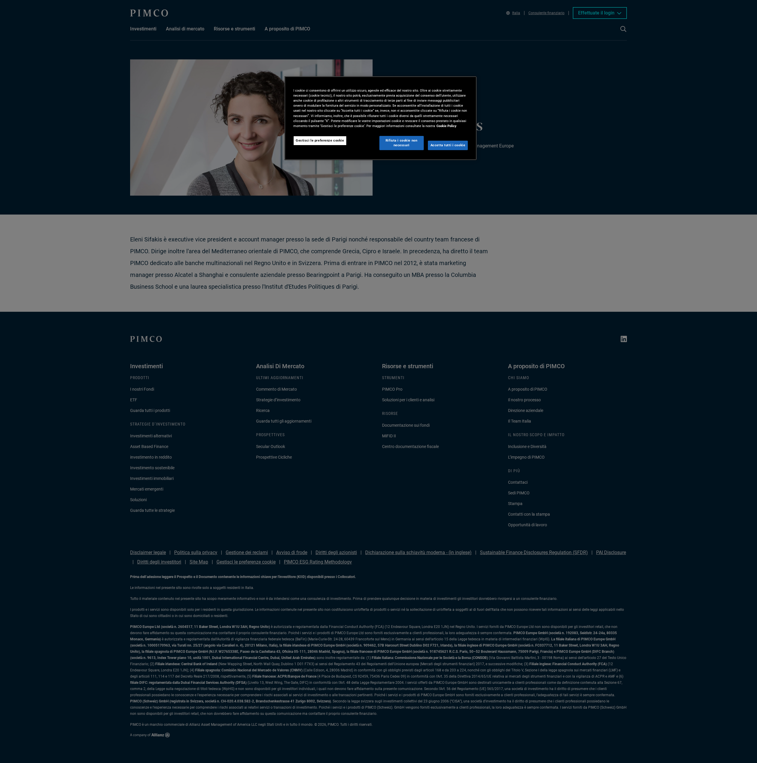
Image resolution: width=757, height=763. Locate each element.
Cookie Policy (446, 126)
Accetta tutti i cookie (448, 145)
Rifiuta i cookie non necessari (401, 142)
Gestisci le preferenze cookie (320, 140)
